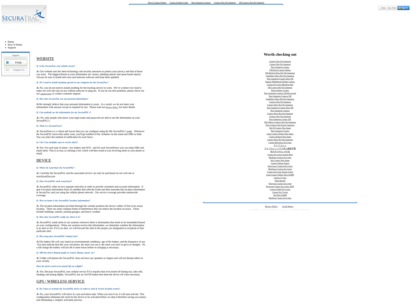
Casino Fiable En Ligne (280, 189)
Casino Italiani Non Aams (280, 137)
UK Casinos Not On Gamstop (251, 2)
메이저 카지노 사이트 (280, 151)
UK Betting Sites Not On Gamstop (280, 73)
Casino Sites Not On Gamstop (280, 105)
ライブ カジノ (280, 145)
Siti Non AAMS (280, 195)
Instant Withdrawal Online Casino (280, 81)
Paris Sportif (280, 180)
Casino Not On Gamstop (280, 64)
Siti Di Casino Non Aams (280, 128)
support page (46, 94)
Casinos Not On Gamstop (225, 2)
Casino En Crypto (280, 192)
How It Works (15, 44)
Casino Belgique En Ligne (280, 142)
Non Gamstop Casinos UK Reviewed (280, 93)
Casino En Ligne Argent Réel (280, 154)
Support (12, 47)
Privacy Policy (112, 107)
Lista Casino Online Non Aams (280, 134)
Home (11, 41)
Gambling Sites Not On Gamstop (280, 76)
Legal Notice (287, 206)
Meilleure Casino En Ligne (280, 169)
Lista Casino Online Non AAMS (280, 175)
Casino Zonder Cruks (179, 2)
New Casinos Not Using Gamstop (280, 125)
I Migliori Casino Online (280, 70)
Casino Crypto (280, 178)
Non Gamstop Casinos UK (280, 96)
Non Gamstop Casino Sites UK (280, 79)
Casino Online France (280, 163)
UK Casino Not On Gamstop (280, 87)
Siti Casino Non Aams (280, 160)
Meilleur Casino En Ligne (280, 157)
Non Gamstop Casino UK (280, 119)
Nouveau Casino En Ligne (280, 183)
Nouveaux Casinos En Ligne (280, 166)
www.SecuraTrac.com (45, 176)
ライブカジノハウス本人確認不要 (280, 148)
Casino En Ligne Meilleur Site (280, 84)
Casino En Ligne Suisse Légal (280, 172)
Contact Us (18, 70)
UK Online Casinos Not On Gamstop (280, 122)
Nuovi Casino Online (157, 2)
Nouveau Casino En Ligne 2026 (280, 186)
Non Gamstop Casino (280, 67)
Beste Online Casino (280, 90)
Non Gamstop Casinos (201, 2)
